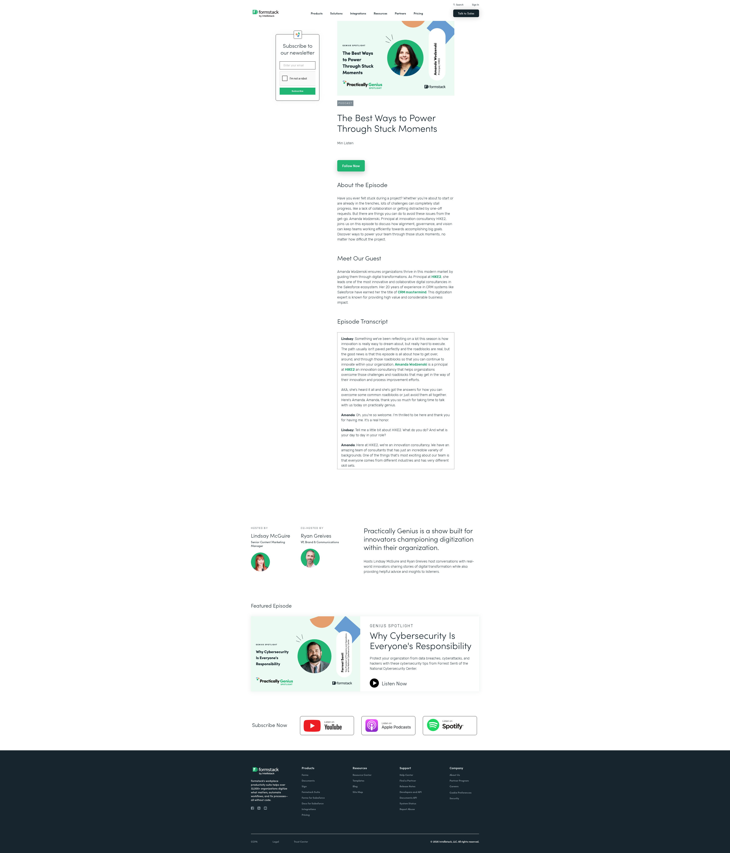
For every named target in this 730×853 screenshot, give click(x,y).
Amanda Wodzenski (411, 364)
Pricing (418, 13)
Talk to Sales (466, 13)
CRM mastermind (412, 292)
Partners (400, 13)
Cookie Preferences (460, 792)
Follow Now (351, 165)
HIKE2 (436, 277)
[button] (317, 13)
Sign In (475, 4)
